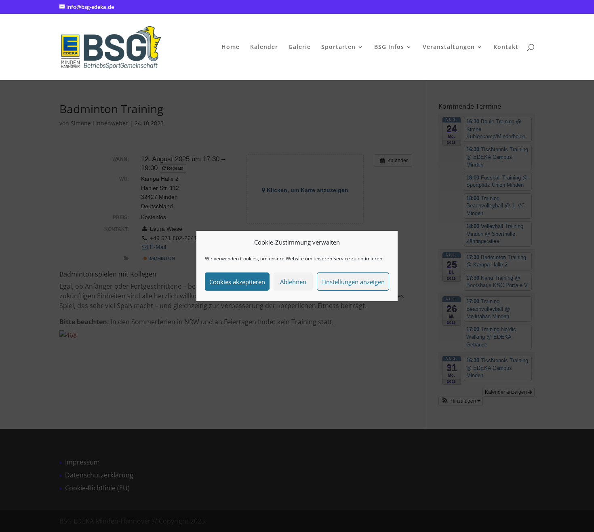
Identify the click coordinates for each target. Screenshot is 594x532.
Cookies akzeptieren (237, 282)
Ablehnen (293, 282)
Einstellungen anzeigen (353, 282)
